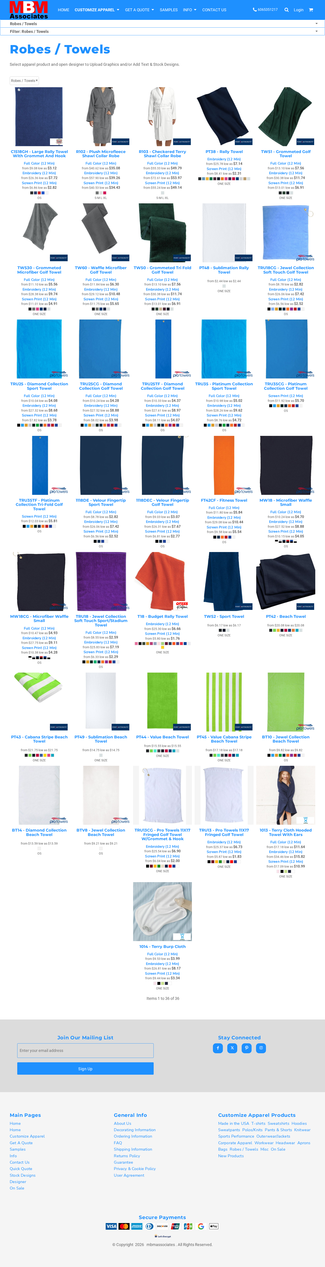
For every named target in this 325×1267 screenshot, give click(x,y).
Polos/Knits (252, 1130)
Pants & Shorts (278, 1130)
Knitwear (302, 1130)
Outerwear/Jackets (273, 1136)
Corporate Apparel (235, 1143)
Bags (223, 1149)
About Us (122, 1123)
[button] (97, 10)
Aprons (304, 1143)
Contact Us (20, 1162)
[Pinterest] (247, 1048)
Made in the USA (233, 1123)
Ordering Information (133, 1136)
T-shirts (258, 1123)
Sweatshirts (278, 1123)
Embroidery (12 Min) (39, 173)
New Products (231, 1156)
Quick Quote (21, 1168)
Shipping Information (133, 1149)
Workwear (263, 1143)
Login (299, 10)
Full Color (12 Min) (39, 163)
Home (15, 1123)
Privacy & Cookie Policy (135, 1168)
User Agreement (129, 1175)
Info (13, 1156)
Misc (264, 1149)
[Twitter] (232, 1048)
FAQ (118, 1143)
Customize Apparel (27, 1136)
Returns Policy (127, 1156)
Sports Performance (236, 1136)
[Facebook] (218, 1048)
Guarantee (123, 1162)
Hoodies (299, 1123)
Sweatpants (229, 1130)
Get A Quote (21, 1143)
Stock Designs (23, 1175)
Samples (18, 1149)
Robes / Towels (244, 1149)
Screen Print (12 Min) (39, 183)
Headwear (285, 1143)
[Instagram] (261, 1048)
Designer (18, 1181)
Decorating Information (135, 1130)
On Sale (17, 1188)
